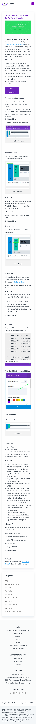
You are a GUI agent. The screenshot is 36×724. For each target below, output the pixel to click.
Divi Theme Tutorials (11, 605)
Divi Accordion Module (12, 584)
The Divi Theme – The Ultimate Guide (18, 630)
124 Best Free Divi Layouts (18, 645)
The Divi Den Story (18, 674)
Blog (6, 581)
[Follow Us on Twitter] (11, 693)
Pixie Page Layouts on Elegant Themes (18, 680)
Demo (11, 89)
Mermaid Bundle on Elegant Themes (18, 683)
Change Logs (18, 661)
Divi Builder (8, 594)
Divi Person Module (11, 598)
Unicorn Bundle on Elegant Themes (18, 677)
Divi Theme (8, 601)
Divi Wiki (18, 636)
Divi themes (8, 608)
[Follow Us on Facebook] (13, 693)
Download (12, 92)
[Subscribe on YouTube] (19, 693)
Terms (18, 639)
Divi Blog (8, 587)
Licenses (18, 642)
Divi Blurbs (8, 591)
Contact (18, 664)
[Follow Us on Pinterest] (25, 693)
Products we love (18, 648)
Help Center (18, 658)
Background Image (20, 282)
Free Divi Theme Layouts (13, 611)
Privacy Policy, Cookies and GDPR (25, 703)
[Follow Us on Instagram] (22, 693)
